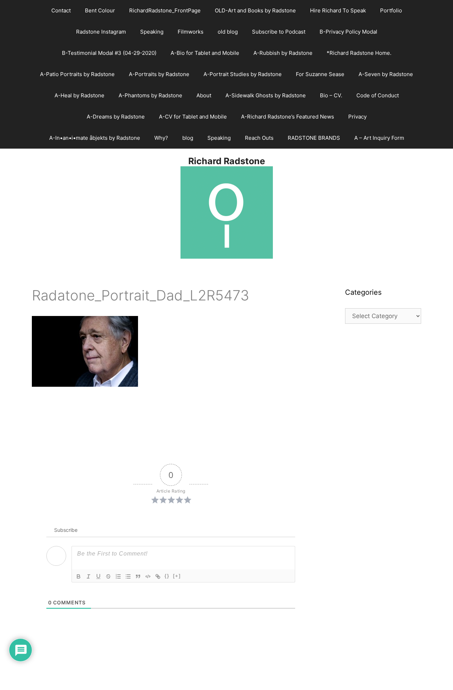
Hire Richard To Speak (338, 10)
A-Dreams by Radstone (116, 116)
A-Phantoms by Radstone (150, 95)
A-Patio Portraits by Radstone (77, 74)
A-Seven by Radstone (386, 74)
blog (187, 137)
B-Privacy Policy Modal (348, 31)
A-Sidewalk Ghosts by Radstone (265, 95)
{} (167, 576)
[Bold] (79, 576)
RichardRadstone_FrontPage (165, 10)
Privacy (357, 116)
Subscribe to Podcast (278, 31)
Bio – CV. (331, 95)
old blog (228, 31)
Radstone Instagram (101, 31)
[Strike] (108, 576)
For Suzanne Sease (320, 74)
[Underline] (98, 576)
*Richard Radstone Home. (359, 53)
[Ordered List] (118, 576)
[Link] (158, 576)
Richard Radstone (226, 161)
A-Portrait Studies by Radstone (242, 74)
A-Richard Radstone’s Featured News (287, 116)
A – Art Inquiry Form (379, 137)
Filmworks (190, 31)
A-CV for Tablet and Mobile (193, 116)
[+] (177, 576)
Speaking (152, 31)
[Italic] (88, 576)
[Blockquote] (138, 576)
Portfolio (391, 10)
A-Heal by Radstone (79, 95)
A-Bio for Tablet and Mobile (205, 53)
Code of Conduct (377, 95)
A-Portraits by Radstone (159, 74)
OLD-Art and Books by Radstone (255, 10)
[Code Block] (148, 576)
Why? (161, 137)
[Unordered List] (128, 576)
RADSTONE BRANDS (314, 137)
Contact (61, 10)
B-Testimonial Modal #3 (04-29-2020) (109, 53)
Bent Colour (100, 10)
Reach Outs (259, 137)
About (203, 95)
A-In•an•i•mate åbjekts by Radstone (94, 137)
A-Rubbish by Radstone (282, 53)
